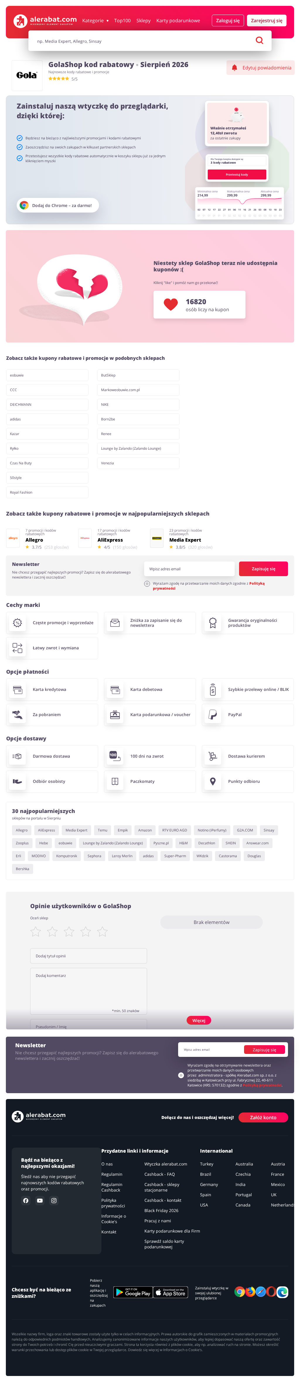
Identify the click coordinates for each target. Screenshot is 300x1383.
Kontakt (108, 1232)
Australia (244, 1164)
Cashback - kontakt (162, 1200)
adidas (15, 419)
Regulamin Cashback (111, 1187)
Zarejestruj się (266, 20)
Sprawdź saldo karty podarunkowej (164, 1244)
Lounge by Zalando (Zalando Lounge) (131, 448)
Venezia (107, 463)
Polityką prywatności (262, 1085)
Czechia (243, 1174)
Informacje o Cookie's (113, 1218)
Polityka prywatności (113, 1203)
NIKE (105, 404)
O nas (107, 1164)
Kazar (14, 433)
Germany (209, 1184)
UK (274, 1194)
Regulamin (111, 1174)
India (241, 1184)
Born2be (108, 419)
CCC (13, 389)
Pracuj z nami (157, 1220)
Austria (278, 1164)
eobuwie (17, 375)
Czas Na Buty (21, 463)
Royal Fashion (21, 492)
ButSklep (108, 375)
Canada (243, 1205)
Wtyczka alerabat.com (165, 1164)
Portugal (244, 1194)
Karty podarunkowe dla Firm (172, 1231)
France (277, 1174)
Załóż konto (263, 1117)
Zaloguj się (228, 20)
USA (204, 1205)
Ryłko (14, 448)
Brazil (205, 1174)
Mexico (278, 1184)
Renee (106, 433)
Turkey (206, 1164)
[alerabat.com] (44, 21)
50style (16, 477)
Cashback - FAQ (159, 1174)
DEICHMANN (20, 404)
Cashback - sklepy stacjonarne (161, 1187)
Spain (205, 1194)
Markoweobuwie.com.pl (120, 389)
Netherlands (283, 1205)
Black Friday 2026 (161, 1210)
